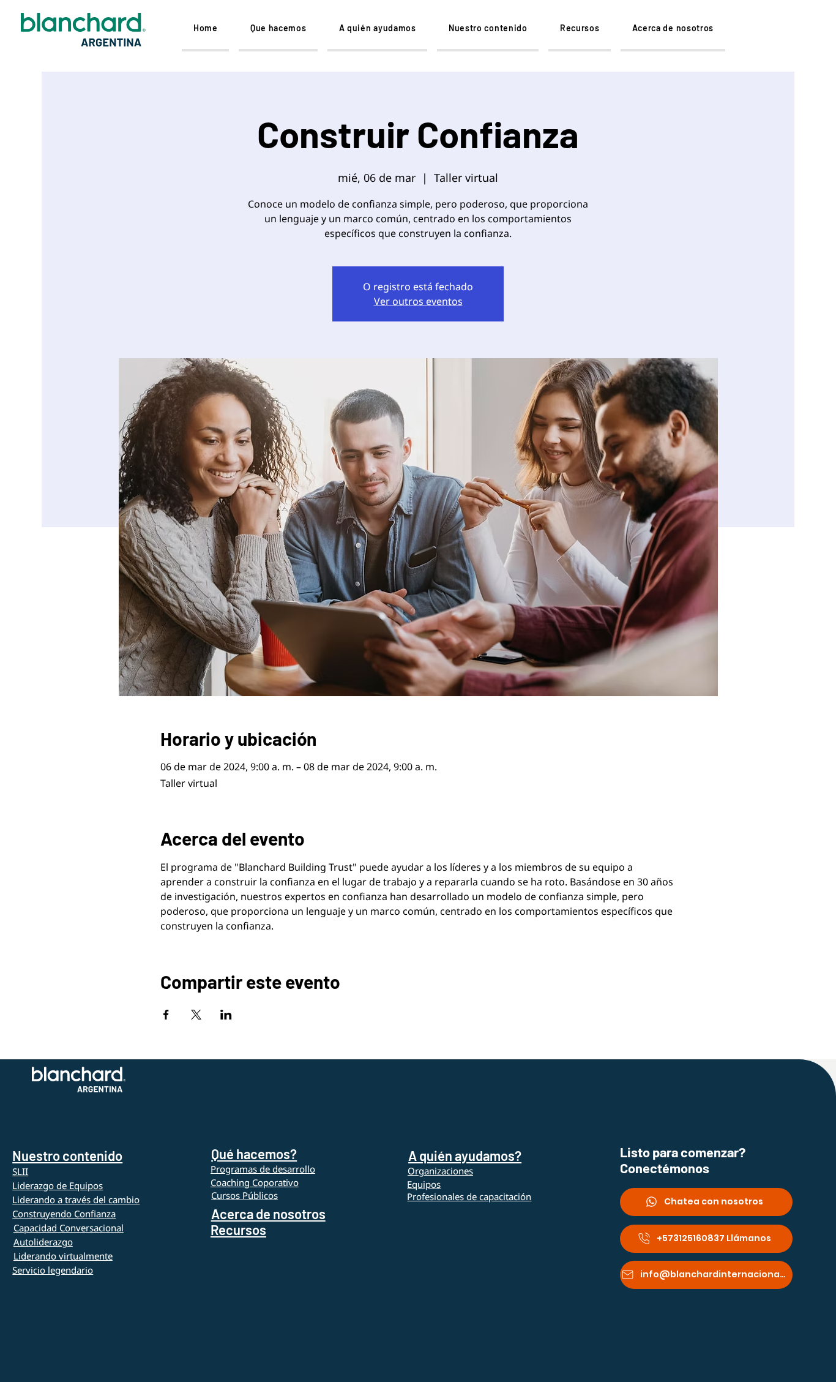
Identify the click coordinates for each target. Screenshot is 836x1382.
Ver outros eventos (418, 301)
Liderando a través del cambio (76, 1199)
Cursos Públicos (244, 1195)
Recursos (238, 1229)
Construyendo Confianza (64, 1213)
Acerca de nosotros (268, 1214)
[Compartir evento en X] (196, 1015)
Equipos (424, 1184)
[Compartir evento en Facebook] (166, 1015)
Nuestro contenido (67, 1155)
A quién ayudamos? (464, 1155)
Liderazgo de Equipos (57, 1185)
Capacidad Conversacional (68, 1228)
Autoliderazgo (43, 1242)
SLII (20, 1171)
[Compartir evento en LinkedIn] (226, 1015)
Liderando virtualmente (63, 1256)
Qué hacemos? (254, 1154)
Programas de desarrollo (263, 1169)
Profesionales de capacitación (469, 1196)
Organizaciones (440, 1171)
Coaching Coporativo (255, 1182)
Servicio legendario (52, 1270)
